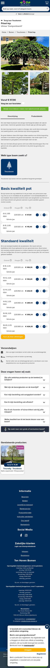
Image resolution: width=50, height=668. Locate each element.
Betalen (25, 501)
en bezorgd (26, 14)
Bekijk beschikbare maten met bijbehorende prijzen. (24, 109)
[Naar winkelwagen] (47, 3)
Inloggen (25, 551)
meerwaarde (29, 645)
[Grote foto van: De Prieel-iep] (25, 53)
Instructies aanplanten (25, 517)
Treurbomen (21, 32)
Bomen (11, 32)
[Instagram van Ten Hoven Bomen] (27, 536)
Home (4, 32)
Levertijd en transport (25, 505)
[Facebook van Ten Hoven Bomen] (22, 536)
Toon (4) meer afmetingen (13, 337)
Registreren (25, 555)
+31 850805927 (30, 619)
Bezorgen (25, 497)
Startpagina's (25, 525)
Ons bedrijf (25, 521)
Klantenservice (25, 509)
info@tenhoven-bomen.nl (29, 621)
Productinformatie (25, 513)
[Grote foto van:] (15, 84)
